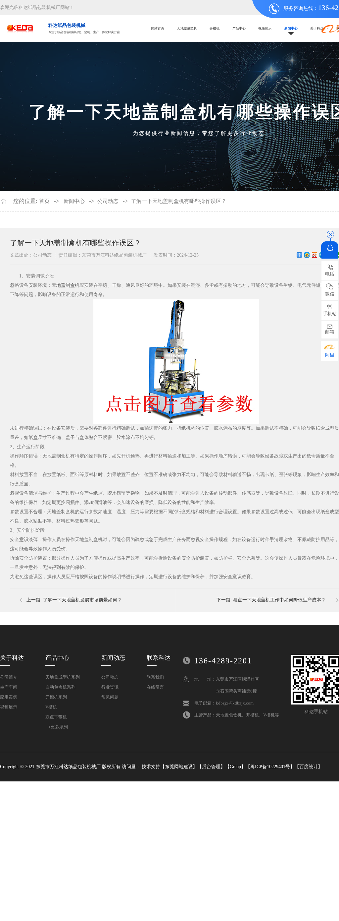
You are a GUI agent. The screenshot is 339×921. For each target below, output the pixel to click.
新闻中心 (291, 28)
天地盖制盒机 (65, 285)
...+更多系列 (56, 726)
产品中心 (239, 28)
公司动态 (108, 201)
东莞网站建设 (179, 766)
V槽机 (51, 707)
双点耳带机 (56, 716)
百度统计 (308, 766)
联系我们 (155, 677)
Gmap (235, 766)
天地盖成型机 (187, 28)
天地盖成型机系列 (62, 677)
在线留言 (155, 687)
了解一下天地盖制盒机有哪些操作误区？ (178, 201)
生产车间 (8, 687)
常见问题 (110, 697)
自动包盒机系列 (60, 687)
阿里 (329, 354)
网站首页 (157, 28)
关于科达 (316, 28)
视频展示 (264, 28)
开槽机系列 (56, 697)
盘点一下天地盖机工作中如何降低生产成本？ (279, 599)
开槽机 (214, 28)
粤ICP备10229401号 (270, 766)
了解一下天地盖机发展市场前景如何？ (82, 599)
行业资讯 (110, 687)
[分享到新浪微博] (314, 255)
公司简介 (8, 677)
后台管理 (211, 766)
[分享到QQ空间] (307, 255)
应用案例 (8, 697)
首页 (44, 201)
